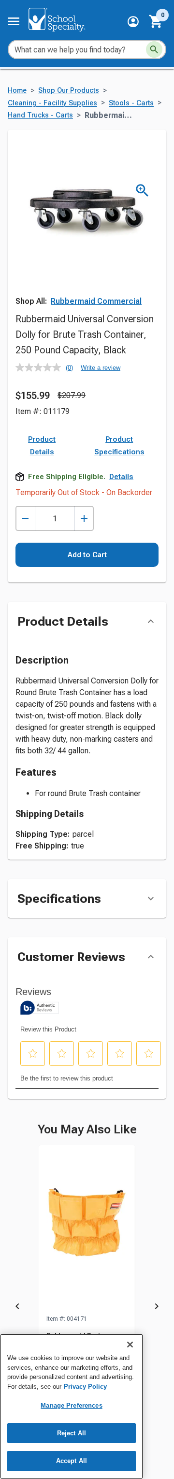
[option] (87, 1308)
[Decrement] (25, 518)
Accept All (71, 1460)
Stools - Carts (131, 103)
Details (121, 476)
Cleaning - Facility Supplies (52, 103)
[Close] (130, 1344)
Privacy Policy (85, 1386)
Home (17, 90)
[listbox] (87, 1308)
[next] (156, 1308)
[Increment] (84, 518)
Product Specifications (119, 445)
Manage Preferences (71, 1405)
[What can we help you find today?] (154, 49)
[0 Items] (156, 21)
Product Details (42, 445)
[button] (133, 21)
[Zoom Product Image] (142, 190)
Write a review (100, 367)
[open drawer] (13, 21)
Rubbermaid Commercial (96, 301)
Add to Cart (87, 554)
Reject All (71, 1433)
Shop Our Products (68, 90)
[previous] (17, 1308)
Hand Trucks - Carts (40, 115)
